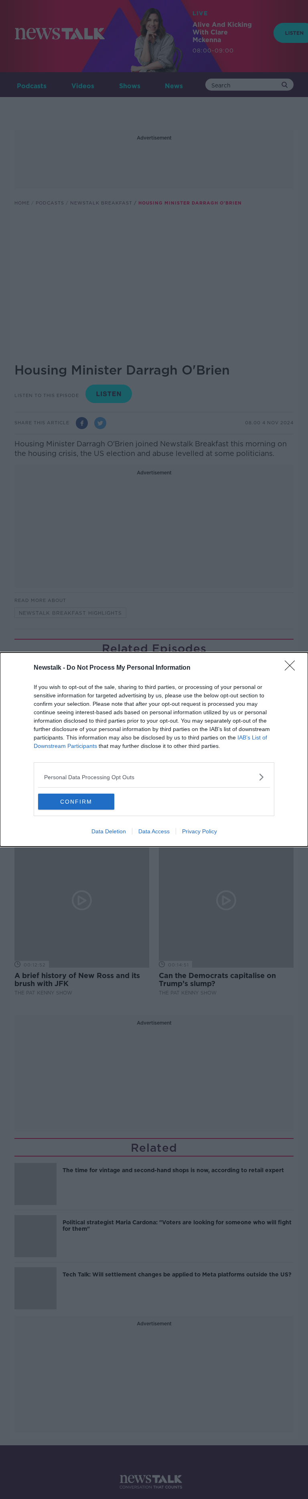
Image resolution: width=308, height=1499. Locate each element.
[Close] (292, 668)
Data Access (154, 831)
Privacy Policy (199, 831)
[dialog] (154, 749)
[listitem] (154, 777)
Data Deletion (108, 831)
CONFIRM (76, 801)
